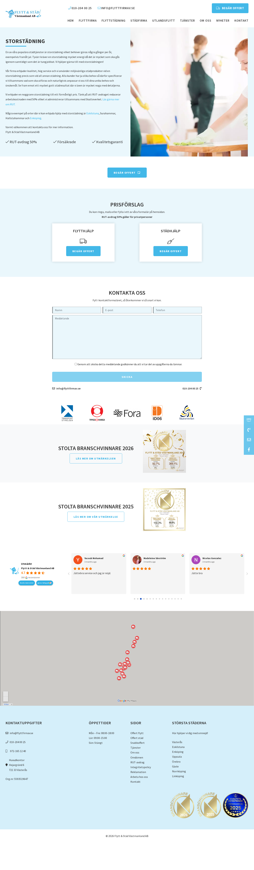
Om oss (205, 20)
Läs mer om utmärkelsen (96, 458)
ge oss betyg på (43, 583)
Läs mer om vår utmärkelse (96, 516)
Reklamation (138, 772)
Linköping (178, 776)
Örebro (176, 761)
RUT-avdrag (137, 762)
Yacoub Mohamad (93, 558)
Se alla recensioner (27, 583)
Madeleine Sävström (155, 558)
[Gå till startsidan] (23, 14)
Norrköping (179, 771)
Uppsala (177, 756)
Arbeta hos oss (139, 777)
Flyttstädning (113, 20)
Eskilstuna (92, 113)
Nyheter (222, 20)
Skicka (127, 377)
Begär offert (232, 8)
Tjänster (187, 20)
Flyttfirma (88, 20)
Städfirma (138, 20)
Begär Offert (125, 172)
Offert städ (136, 738)
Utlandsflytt (163, 20)
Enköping (35, 118)
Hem (71, 20)
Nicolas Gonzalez (212, 558)
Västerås (177, 742)
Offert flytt (137, 733)
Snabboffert (137, 742)
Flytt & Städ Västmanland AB (37, 568)
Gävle (175, 766)
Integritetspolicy (140, 767)
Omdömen (136, 757)
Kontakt (241, 20)
